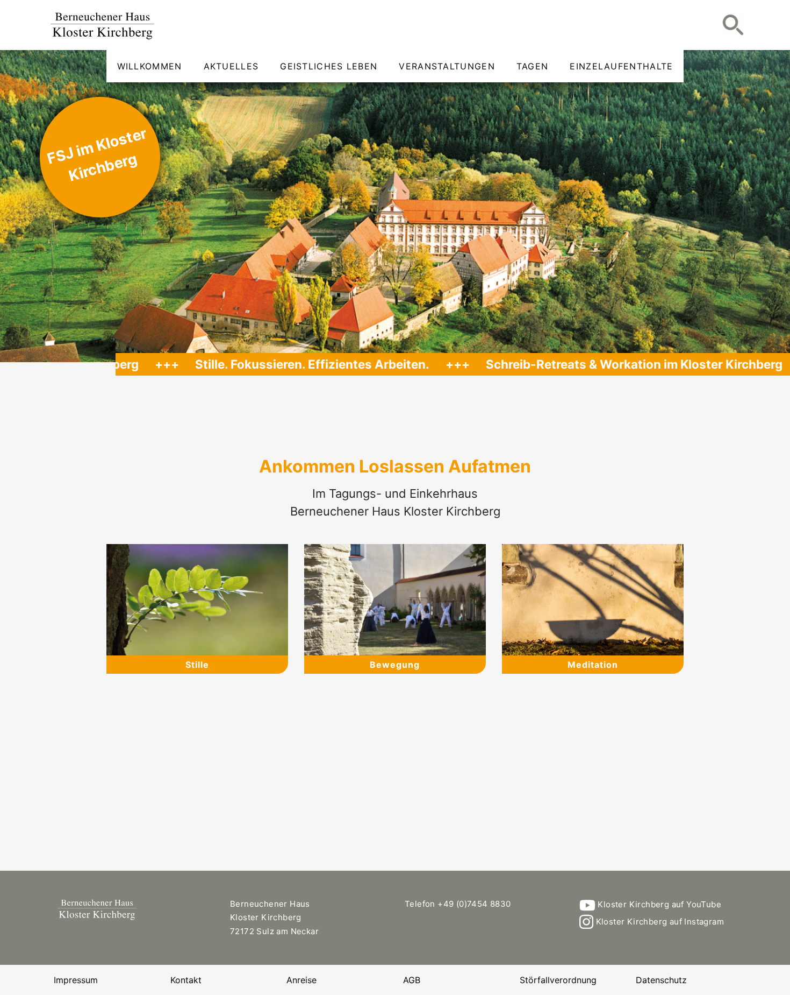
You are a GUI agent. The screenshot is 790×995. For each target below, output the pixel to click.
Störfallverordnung (558, 980)
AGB (411, 980)
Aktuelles (231, 66)
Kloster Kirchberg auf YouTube (658, 904)
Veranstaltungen (447, 66)
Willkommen (149, 66)
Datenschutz (661, 980)
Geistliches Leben (328, 66)
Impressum (76, 980)
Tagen (532, 66)
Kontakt (186, 980)
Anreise (301, 980)
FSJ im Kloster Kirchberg (96, 154)
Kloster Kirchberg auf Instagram (658, 921)
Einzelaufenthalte (621, 66)
